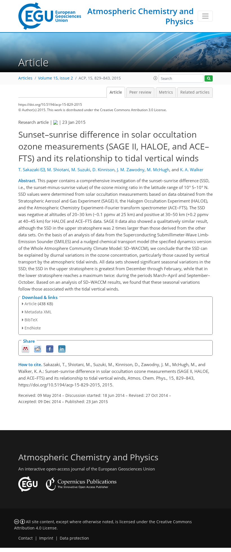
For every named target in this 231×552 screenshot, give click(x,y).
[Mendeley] (25, 348)
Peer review (140, 92)
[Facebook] (50, 348)
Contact (25, 538)
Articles (25, 78)
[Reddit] (37, 348)
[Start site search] (209, 78)
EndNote (33, 328)
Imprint (46, 538)
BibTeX (31, 319)
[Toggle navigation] (205, 16)
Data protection (74, 538)
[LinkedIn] (62, 348)
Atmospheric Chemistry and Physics (140, 16)
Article (116, 92)
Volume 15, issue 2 (55, 78)
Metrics (166, 92)
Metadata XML (38, 312)
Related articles (195, 92)
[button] (155, 78)
